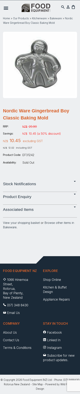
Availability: (9, 162)
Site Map (37, 384)
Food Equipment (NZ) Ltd (37, 379)
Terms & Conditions (17, 348)
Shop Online (52, 280)
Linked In (53, 340)
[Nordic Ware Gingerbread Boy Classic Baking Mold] (40, 95)
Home (6, 18)
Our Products (21, 18)
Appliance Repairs (56, 299)
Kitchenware (39, 18)
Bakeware (56, 18)
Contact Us (11, 340)
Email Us (13, 313)
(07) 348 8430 (17, 305)
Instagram (54, 348)
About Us (10, 332)
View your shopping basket (21, 223)
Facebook (54, 332)
